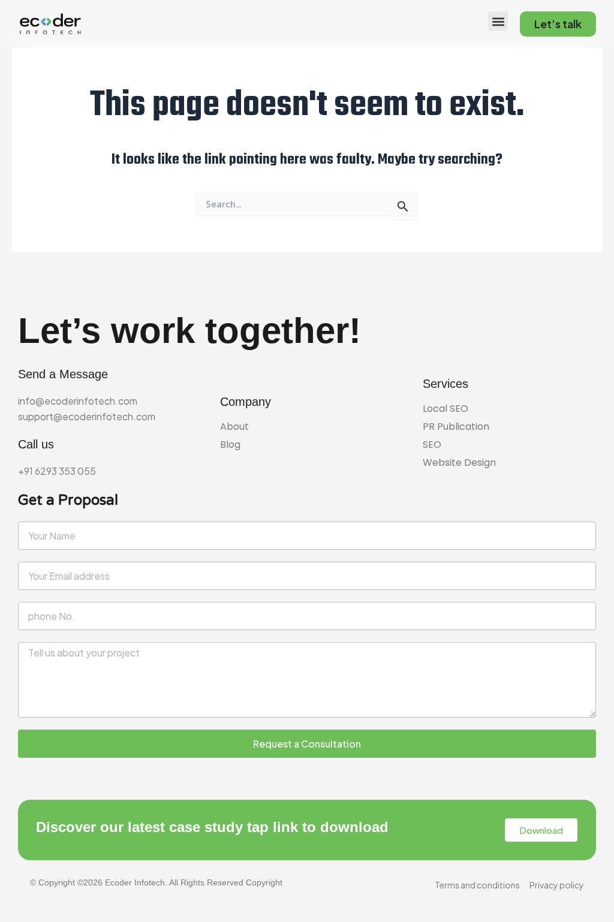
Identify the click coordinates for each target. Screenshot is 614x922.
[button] (498, 21)
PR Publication (456, 427)
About (234, 427)
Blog (230, 445)
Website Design (459, 463)
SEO (432, 445)
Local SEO (445, 409)
